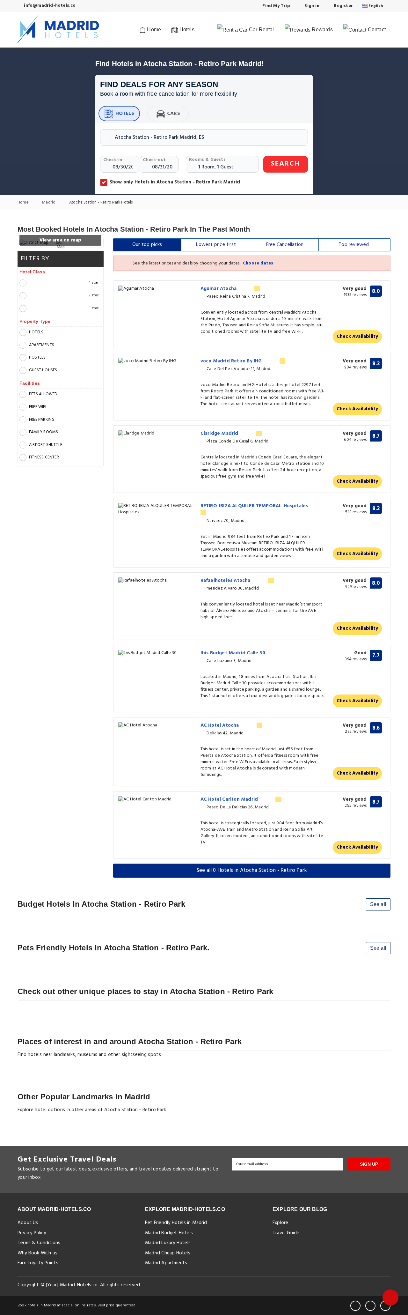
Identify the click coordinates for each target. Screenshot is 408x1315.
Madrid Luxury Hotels (168, 1243)
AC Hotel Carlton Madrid (229, 799)
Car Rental (261, 29)
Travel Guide (286, 1233)
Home (153, 29)
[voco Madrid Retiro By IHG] (157, 361)
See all (378, 904)
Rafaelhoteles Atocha (226, 580)
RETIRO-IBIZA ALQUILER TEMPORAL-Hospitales (255, 506)
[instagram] (385, 1306)
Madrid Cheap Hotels (167, 1253)
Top (354, 245)
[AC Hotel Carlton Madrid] (157, 799)
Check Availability (357, 336)
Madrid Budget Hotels (169, 1233)
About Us (28, 1223)
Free (284, 245)
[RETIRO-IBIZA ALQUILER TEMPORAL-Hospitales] (157, 509)
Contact (376, 29)
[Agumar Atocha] (157, 289)
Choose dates (258, 263)
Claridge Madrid (220, 433)
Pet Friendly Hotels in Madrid (176, 1223)
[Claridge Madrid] (157, 433)
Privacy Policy (32, 1233)
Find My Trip (275, 6)
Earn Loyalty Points (38, 1263)
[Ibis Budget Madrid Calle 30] (157, 653)
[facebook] (355, 1306)
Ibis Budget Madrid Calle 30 (233, 653)
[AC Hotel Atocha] (157, 725)
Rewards (321, 29)
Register (342, 6)
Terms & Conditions (39, 1243)
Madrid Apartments (166, 1263)
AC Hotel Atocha (220, 725)
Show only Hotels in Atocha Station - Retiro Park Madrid (175, 182)
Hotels (124, 113)
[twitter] (370, 1306)
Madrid (49, 203)
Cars (173, 113)
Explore (280, 1223)
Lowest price (216, 245)
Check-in (112, 160)
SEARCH (285, 163)
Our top (147, 245)
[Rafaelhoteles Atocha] (157, 580)
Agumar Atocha (219, 289)
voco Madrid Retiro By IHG (231, 361)
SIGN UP (369, 1164)
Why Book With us (37, 1253)
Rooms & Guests (207, 159)
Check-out (154, 160)
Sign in (311, 6)
